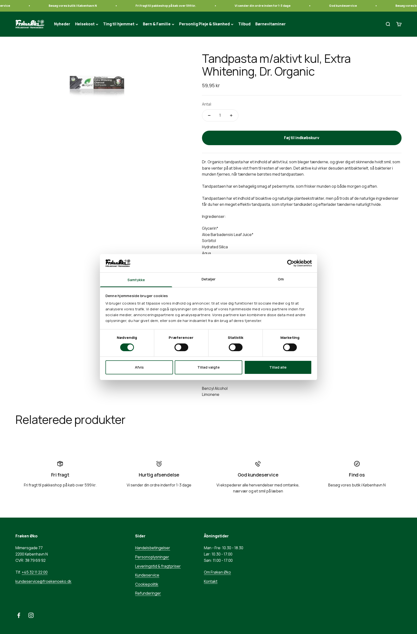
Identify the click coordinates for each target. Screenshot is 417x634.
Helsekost (85, 24)
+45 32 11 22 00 (35, 572)
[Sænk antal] (209, 115)
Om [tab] (281, 279)
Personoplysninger (152, 557)
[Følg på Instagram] (31, 615)
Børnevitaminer (270, 24)
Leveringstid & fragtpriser (158, 566)
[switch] (181, 347)
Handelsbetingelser (152, 547)
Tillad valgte (208, 367)
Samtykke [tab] (136, 279)
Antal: (207, 104)
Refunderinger (148, 593)
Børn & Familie (157, 24)
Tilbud (244, 24)
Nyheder (62, 24)
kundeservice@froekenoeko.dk (43, 581)
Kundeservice (147, 575)
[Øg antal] (231, 115)
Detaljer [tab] (209, 279)
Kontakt (210, 581)
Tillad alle (277, 367)
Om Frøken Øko (217, 572)
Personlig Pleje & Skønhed (204, 24)
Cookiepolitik (146, 584)
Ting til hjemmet (118, 24)
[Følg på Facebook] (18, 615)
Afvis (139, 367)
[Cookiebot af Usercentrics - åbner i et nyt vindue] (291, 263)
